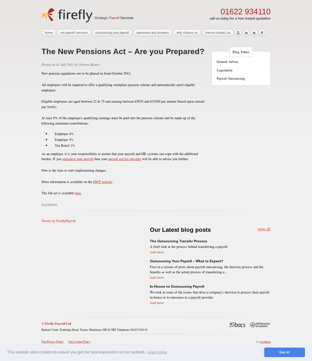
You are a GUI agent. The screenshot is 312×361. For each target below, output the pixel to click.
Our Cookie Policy (79, 341)
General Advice (227, 61)
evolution (265, 341)
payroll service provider (124, 158)
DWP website (102, 181)
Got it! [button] (284, 352)
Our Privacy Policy (52, 341)
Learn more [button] (157, 352)
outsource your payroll (77, 158)
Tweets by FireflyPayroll (58, 220)
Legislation (224, 70)
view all (264, 228)
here (78, 193)
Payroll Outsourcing (231, 78)
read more (157, 252)
